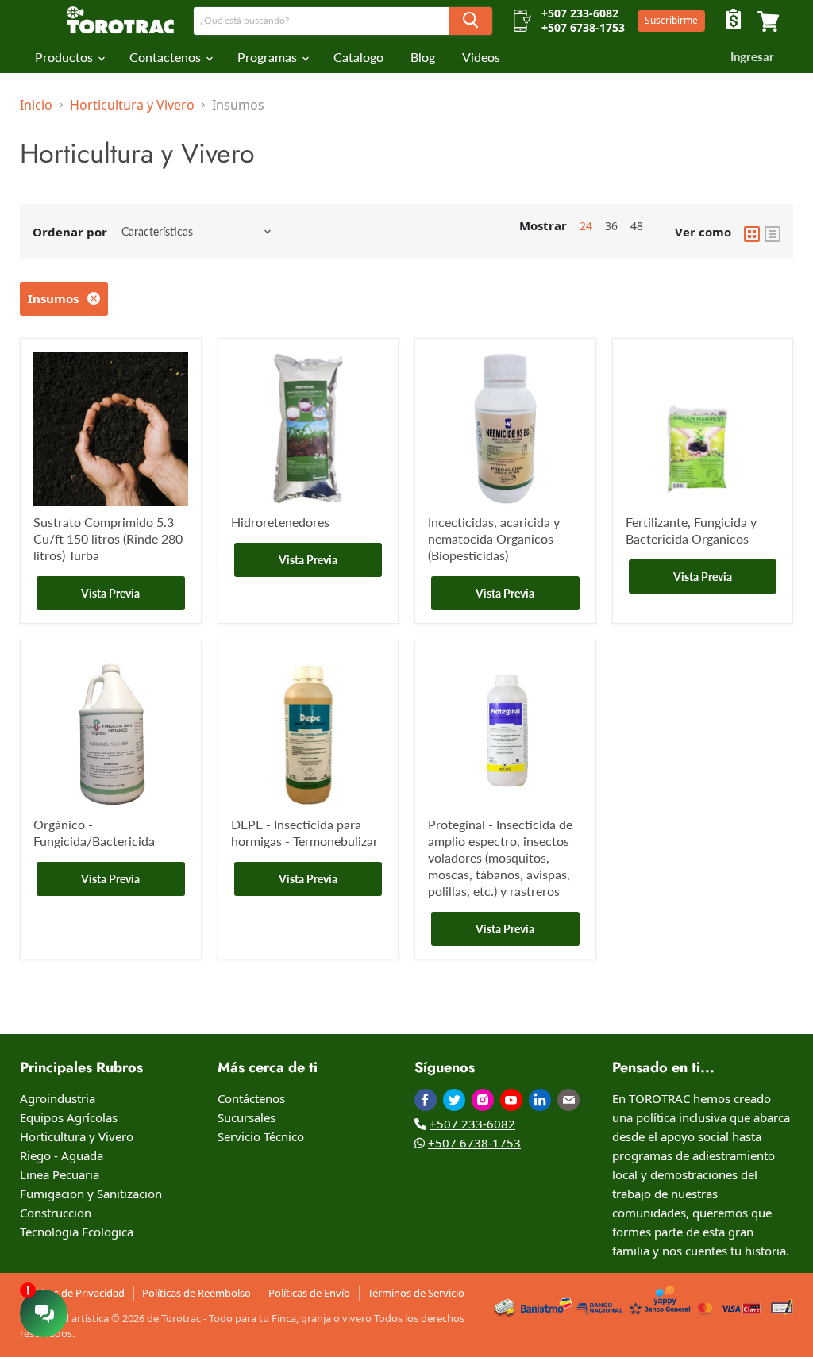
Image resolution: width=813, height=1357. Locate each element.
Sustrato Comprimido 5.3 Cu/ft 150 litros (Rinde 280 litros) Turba (108, 538)
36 (611, 225)
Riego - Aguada (61, 1155)
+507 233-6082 (472, 1124)
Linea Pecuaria (59, 1174)
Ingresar (752, 56)
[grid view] (752, 232)
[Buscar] (470, 21)
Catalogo (358, 57)
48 (636, 225)
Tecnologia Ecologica (76, 1232)
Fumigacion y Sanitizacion (91, 1193)
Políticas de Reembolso (196, 1293)
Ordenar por (70, 232)
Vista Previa (110, 593)
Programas (268, 57)
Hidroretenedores (280, 521)
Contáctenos (251, 1098)
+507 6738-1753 (474, 1143)
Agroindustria (57, 1098)
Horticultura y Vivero (132, 104)
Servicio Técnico (261, 1136)
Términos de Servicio (416, 1293)
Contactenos (166, 57)
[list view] (772, 232)
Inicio (36, 104)
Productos (65, 57)
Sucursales (246, 1117)
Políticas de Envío (309, 1293)
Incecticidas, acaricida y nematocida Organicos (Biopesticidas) (494, 538)
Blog (422, 57)
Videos (481, 57)
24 (586, 225)
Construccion (55, 1213)
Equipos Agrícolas (69, 1117)
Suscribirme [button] (671, 20)
